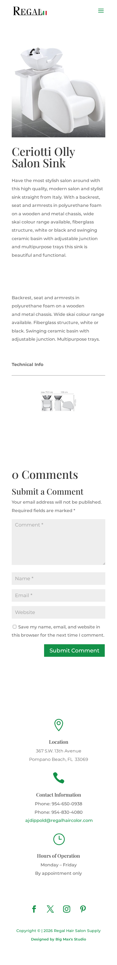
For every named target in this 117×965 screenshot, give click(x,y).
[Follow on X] (50, 909)
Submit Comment (74, 650)
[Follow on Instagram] (67, 909)
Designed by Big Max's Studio (58, 939)
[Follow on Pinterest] (83, 909)
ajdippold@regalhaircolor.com (58, 820)
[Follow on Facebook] (34, 909)
